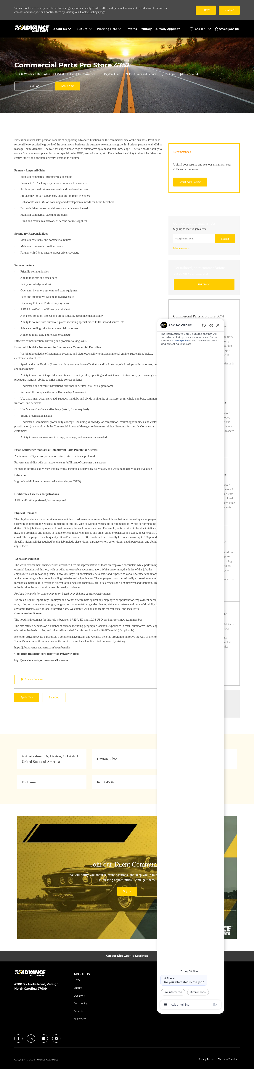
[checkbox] (33, 86)
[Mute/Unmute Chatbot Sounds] (211, 325)
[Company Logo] (33, 28)
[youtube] (56, 1038)
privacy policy (180, 340)
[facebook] (18, 1038)
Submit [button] (225, 238)
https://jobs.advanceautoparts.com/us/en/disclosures (41, 660)
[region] (190, 664)
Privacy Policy (205, 1059)
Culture (78, 987)
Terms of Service (227, 1059)
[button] (67, 86)
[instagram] (44, 1038)
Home (77, 980)
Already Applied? (167, 29)
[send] (215, 1004)
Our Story (79, 995)
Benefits (78, 1011)
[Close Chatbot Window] (218, 325)
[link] (181, 248)
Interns (132, 29)
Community (80, 1003)
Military (146, 29)
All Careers (80, 1019)
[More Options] (165, 1004)
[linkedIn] (31, 1038)
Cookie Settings (89, 12)
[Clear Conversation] (204, 325)
